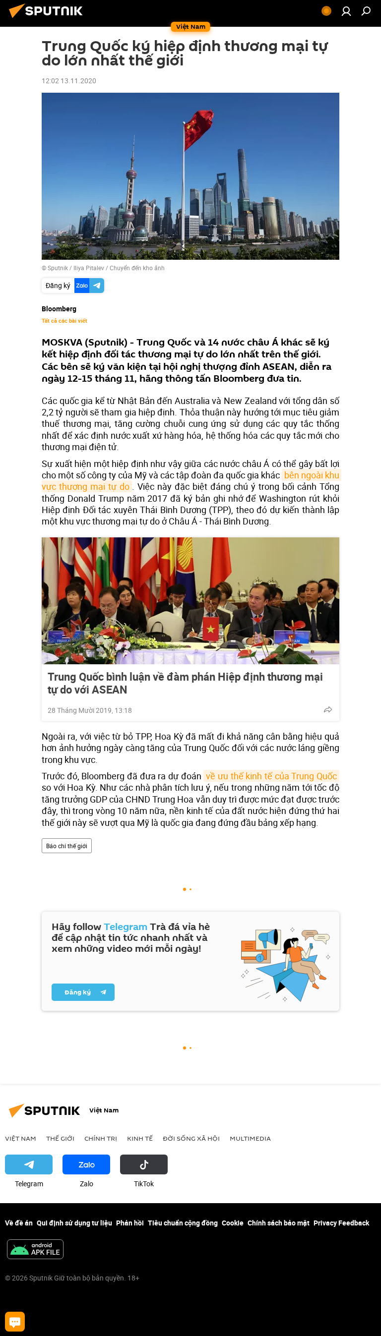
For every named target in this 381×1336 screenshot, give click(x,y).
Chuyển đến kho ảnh (137, 268)
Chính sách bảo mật (279, 1222)
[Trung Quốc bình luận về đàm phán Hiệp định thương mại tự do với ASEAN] (190, 600)
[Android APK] (35, 1250)
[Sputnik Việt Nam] (48, 19)
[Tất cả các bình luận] (15, 1322)
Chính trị (100, 1138)
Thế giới (60, 1138)
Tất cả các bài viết (64, 320)
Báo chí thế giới (66, 846)
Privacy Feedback (341, 1222)
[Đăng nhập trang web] (346, 11)
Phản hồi (130, 1222)
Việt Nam (20, 1138)
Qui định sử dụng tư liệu (74, 1222)
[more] (328, 709)
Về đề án (19, 1222)
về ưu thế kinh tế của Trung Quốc (271, 776)
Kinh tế (140, 1138)
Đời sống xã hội (191, 1138)
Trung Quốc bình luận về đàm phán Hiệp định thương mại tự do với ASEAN (185, 683)
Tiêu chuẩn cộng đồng (183, 1222)
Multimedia (250, 1138)
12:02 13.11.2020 (69, 80)
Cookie (233, 1222)
